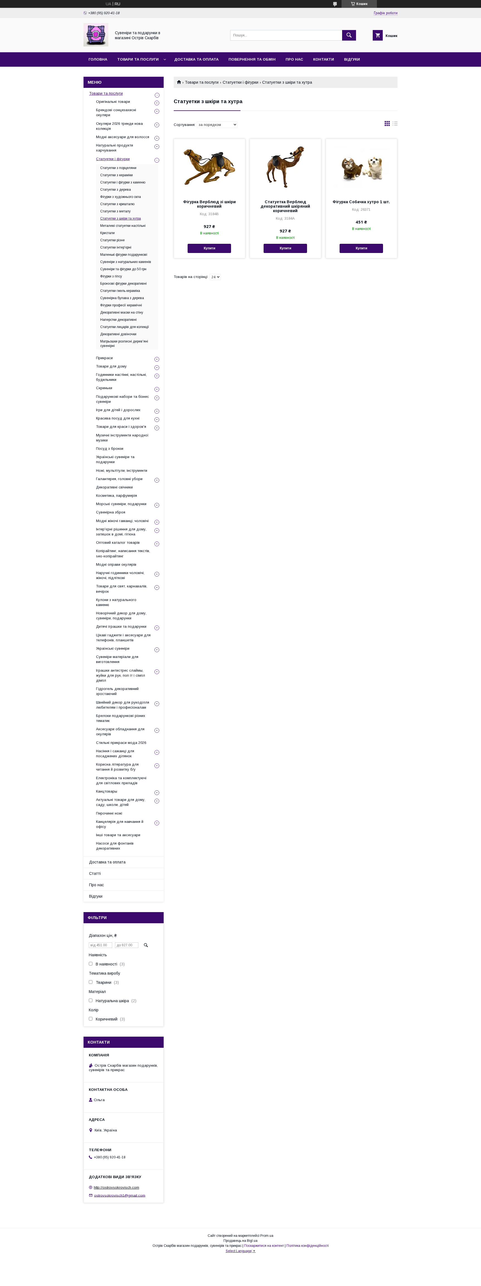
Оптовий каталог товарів (118, 542)
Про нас (294, 59)
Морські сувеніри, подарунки (121, 504)
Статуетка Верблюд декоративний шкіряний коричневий (285, 206)
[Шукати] (349, 35)
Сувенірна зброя (110, 512)
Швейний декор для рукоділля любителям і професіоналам (122, 704)
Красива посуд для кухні (117, 418)
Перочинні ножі (109, 813)
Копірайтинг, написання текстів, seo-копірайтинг (123, 553)
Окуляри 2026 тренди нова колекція (119, 126)
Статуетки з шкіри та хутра (120, 218)
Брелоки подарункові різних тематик (120, 718)
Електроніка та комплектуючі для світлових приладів (121, 780)
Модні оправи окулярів (116, 564)
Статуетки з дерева (115, 190)
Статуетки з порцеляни (118, 168)
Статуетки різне (112, 240)
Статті (95, 873)
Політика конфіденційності (307, 1246)
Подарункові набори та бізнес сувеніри (122, 399)
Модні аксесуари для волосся (122, 137)
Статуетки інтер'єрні (115, 247)
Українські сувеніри (112, 648)
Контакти (323, 59)
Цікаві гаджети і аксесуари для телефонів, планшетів (123, 637)
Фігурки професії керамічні (121, 305)
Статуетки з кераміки (116, 175)
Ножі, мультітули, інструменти (121, 470)
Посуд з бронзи (109, 448)
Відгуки (352, 59)
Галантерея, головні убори (119, 479)
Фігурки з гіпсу (111, 276)
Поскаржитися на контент (264, 1246)
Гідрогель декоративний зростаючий (117, 691)
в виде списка (394, 125)
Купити (209, 248)
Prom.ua (266, 1236)
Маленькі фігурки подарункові (123, 255)
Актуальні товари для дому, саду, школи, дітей (120, 802)
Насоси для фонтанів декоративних (115, 845)
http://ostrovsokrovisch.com (116, 1187)
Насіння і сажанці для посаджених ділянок (115, 753)
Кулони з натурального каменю (116, 602)
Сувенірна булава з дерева (122, 298)
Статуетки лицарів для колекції (124, 327)
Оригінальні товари (113, 102)
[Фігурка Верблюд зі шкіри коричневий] (209, 167)
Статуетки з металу (115, 211)
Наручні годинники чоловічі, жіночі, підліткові (120, 575)
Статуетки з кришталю (117, 204)
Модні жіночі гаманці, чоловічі (122, 521)
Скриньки (104, 388)
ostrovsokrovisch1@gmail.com (119, 1195)
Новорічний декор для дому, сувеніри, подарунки (121, 615)
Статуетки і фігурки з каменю (122, 182)
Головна (98, 59)
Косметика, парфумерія (116, 495)
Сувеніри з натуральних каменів (125, 262)
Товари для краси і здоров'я (121, 426)
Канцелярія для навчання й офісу (119, 824)
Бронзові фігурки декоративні (123, 283)
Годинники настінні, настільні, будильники (121, 377)
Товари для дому (111, 366)
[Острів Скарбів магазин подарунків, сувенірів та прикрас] (96, 45)
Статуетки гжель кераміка (120, 291)
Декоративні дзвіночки (118, 334)
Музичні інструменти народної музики (122, 437)
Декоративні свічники (114, 487)
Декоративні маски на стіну (121, 312)
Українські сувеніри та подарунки (115, 459)
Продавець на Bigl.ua (240, 1241)
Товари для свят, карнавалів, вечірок (121, 588)
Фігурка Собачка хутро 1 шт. (361, 202)
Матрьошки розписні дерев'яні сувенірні (124, 343)
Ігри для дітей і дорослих (118, 410)
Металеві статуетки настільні (123, 226)
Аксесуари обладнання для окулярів (120, 731)
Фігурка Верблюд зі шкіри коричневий (209, 204)
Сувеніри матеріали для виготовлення (117, 659)
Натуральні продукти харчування (114, 147)
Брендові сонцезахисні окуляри (116, 112)
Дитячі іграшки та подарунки (121, 626)
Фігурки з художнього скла (120, 197)
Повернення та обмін (252, 59)
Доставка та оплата (196, 59)
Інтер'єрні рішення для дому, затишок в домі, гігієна (121, 531)
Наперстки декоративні (118, 320)
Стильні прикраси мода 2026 (121, 743)
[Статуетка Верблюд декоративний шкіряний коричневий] (285, 167)
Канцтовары (106, 791)
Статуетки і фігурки (240, 82)
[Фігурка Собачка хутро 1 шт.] (361, 167)
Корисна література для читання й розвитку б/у (117, 766)
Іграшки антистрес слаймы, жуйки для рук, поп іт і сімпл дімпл (120, 675)
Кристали (107, 233)
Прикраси (104, 358)
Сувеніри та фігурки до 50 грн (123, 269)
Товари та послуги (138, 59)
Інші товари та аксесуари (118, 835)
